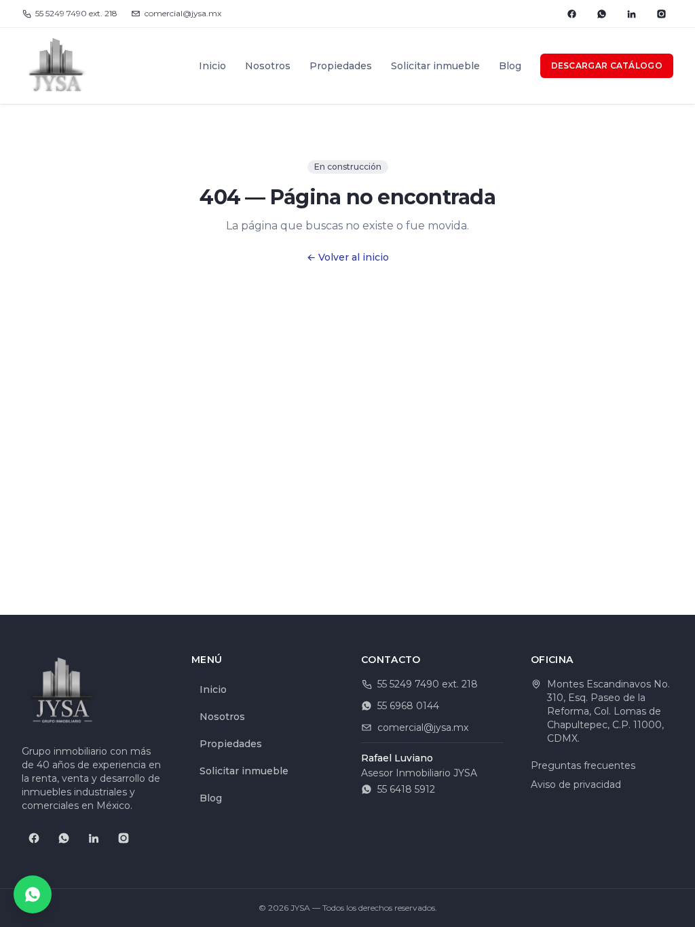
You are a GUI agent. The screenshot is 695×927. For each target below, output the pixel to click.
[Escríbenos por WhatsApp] (33, 894)
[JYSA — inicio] (57, 65)
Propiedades (340, 66)
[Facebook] (571, 13)
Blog (510, 66)
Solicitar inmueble (435, 66)
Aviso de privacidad (576, 784)
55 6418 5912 (406, 789)
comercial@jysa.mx (183, 13)
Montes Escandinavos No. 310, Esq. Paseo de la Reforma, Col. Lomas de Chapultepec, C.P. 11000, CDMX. (608, 711)
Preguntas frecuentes (583, 765)
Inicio (212, 66)
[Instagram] (661, 13)
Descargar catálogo (606, 65)
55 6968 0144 (408, 706)
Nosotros (267, 66)
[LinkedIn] (631, 13)
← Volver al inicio (348, 257)
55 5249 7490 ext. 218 (76, 13)
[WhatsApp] (601, 13)
